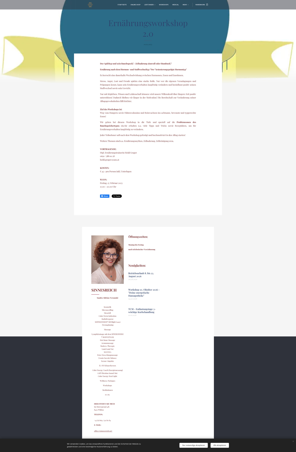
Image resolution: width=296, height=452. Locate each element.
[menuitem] (122, 5)
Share (106, 196)
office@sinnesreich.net (103, 431)
